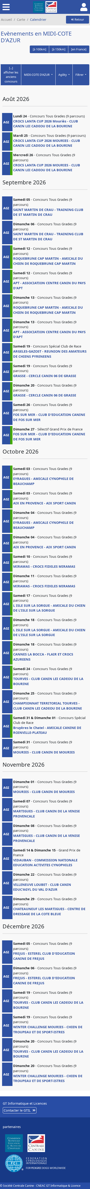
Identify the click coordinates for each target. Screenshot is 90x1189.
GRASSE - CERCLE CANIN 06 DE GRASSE (44, 376)
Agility (63, 75)
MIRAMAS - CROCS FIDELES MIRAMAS (44, 566)
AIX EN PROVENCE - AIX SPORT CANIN (44, 503)
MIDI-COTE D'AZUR (37, 75)
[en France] (78, 49)
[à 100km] (39, 49)
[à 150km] (58, 49)
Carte (21, 19)
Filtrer (79, 75)
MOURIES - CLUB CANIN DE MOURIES (44, 752)
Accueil (6, 19)
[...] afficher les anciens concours (10, 74)
